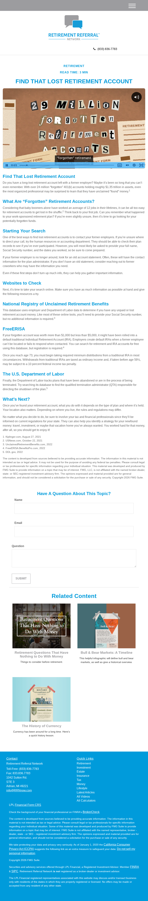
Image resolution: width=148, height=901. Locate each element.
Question (18, 546)
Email (18, 522)
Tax (79, 779)
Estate (81, 771)
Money (81, 784)
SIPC (14, 871)
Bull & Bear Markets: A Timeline (106, 652)
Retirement (84, 763)
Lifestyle (82, 788)
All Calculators (86, 800)
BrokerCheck (91, 812)
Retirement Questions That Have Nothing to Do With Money (41, 654)
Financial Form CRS (28, 804)
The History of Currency (41, 726)
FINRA (134, 866)
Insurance (83, 775)
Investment (84, 767)
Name (18, 499)
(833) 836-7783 (107, 49)
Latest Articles (86, 792)
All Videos (83, 796)
